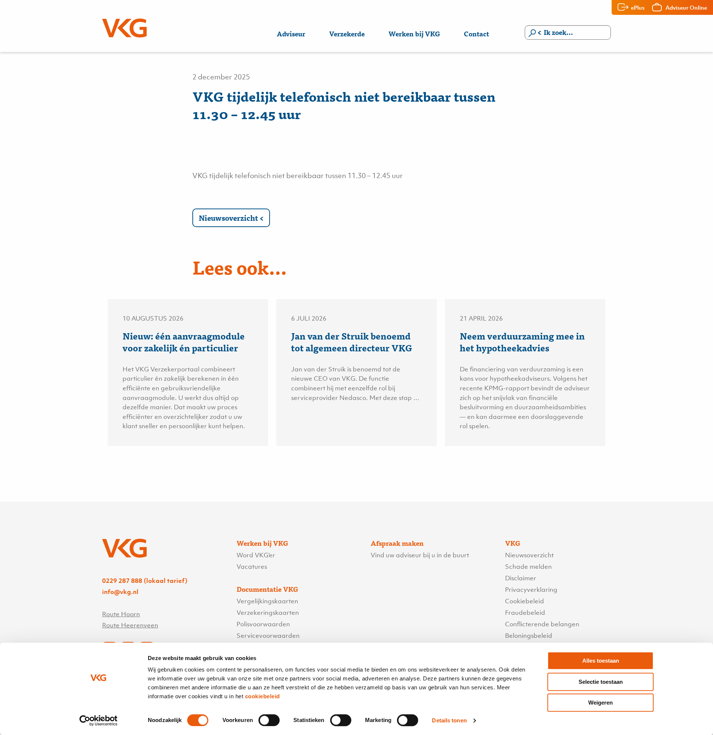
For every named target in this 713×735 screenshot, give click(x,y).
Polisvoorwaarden (263, 624)
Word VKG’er (256, 555)
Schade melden (528, 566)
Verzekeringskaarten (268, 612)
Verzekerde (347, 33)
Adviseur (291, 33)
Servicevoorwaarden (268, 635)
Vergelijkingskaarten (267, 601)
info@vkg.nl (120, 592)
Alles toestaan (600, 660)
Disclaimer (520, 578)
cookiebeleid (262, 696)
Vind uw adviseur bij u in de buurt (420, 555)
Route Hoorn (121, 614)
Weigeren (600, 702)
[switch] (269, 720)
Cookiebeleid (524, 601)
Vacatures (252, 566)
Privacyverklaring (531, 589)
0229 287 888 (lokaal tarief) (145, 581)
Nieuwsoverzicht (228, 217)
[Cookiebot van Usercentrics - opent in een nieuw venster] (98, 720)
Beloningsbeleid (528, 635)
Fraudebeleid (525, 612)
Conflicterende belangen (542, 624)
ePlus (638, 7)
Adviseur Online (686, 7)
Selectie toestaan (601, 682)
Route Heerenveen (130, 625)
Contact (476, 33)
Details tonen (449, 720)
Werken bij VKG (414, 33)
